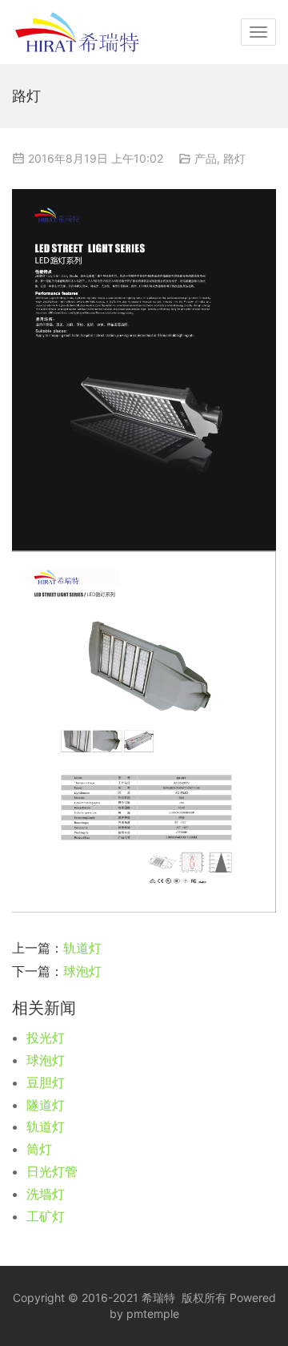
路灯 (234, 158)
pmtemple (152, 1313)
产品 (205, 158)
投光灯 (45, 1038)
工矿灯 (45, 1216)
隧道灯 (45, 1105)
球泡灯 (82, 971)
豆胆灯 (45, 1082)
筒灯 (39, 1149)
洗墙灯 (45, 1194)
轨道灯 (82, 948)
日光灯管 (52, 1171)
